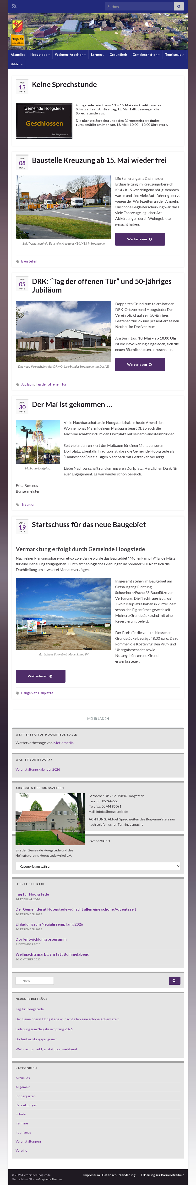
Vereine (21, 1150)
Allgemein (23, 1087)
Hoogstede (39, 55)
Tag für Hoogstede (32, 894)
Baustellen (29, 261)
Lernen (97, 55)
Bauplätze (45, 693)
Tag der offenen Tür (51, 384)
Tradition (28, 504)
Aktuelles (18, 55)
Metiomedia (63, 742)
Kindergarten (26, 1096)
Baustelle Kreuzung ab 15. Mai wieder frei (99, 160)
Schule (21, 1114)
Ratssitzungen (26, 1105)
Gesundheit (118, 55)
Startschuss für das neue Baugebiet (89, 524)
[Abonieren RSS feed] (14, 5)
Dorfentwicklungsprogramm (41, 939)
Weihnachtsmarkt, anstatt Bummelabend (52, 954)
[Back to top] (185, 1174)
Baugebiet (29, 693)
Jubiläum (27, 384)
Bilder (16, 64)
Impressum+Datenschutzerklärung (109, 1175)
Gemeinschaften (145, 55)
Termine (22, 1123)
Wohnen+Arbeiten (69, 55)
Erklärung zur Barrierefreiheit (162, 1175)
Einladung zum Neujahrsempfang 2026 (49, 924)
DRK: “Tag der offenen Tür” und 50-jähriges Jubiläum (102, 285)
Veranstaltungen (28, 1141)
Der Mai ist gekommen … (72, 404)
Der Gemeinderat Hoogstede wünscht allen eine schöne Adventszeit (76, 909)
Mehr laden (98, 718)
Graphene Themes (50, 1179)
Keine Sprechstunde (64, 84)
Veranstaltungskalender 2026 (38, 769)
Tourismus (173, 55)
